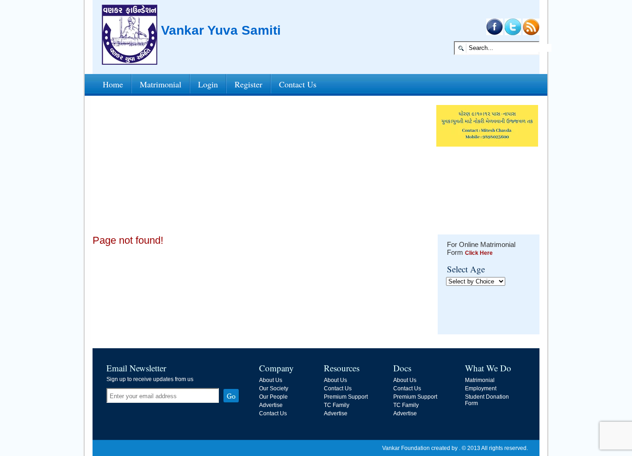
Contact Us (297, 84)
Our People (273, 397)
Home (113, 84)
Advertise (271, 405)
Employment (480, 388)
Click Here (479, 253)
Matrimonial (160, 84)
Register (248, 84)
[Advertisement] (261, 169)
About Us (270, 380)
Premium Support (346, 397)
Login (208, 84)
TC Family (336, 405)
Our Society (273, 388)
